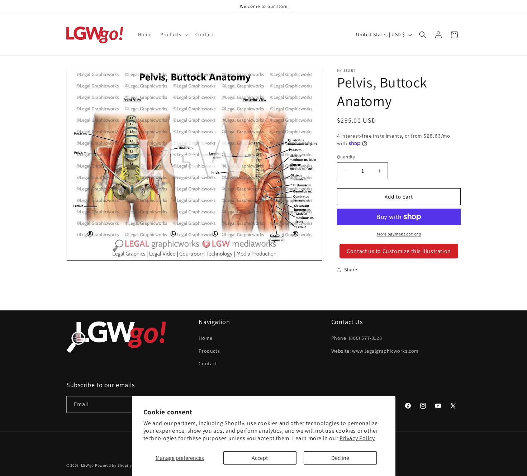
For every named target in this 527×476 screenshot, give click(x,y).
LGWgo (87, 465)
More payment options (399, 234)
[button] (173, 34)
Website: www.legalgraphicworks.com (375, 351)
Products (209, 351)
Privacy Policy (357, 438)
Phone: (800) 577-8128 (356, 338)
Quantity (346, 157)
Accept (260, 458)
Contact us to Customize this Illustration (399, 251)
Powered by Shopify (113, 465)
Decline (340, 458)
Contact (208, 363)
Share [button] (350, 269)
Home (205, 338)
